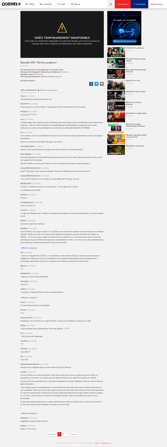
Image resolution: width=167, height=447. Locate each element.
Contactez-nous (105, 443)
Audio (63, 4)
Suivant (74, 434)
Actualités (47, 4)
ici (35, 81)
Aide (96, 443)
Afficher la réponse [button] (29, 248)
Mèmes (77, 4)
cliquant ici (58, 77)
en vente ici (64, 72)
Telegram (39, 74)
